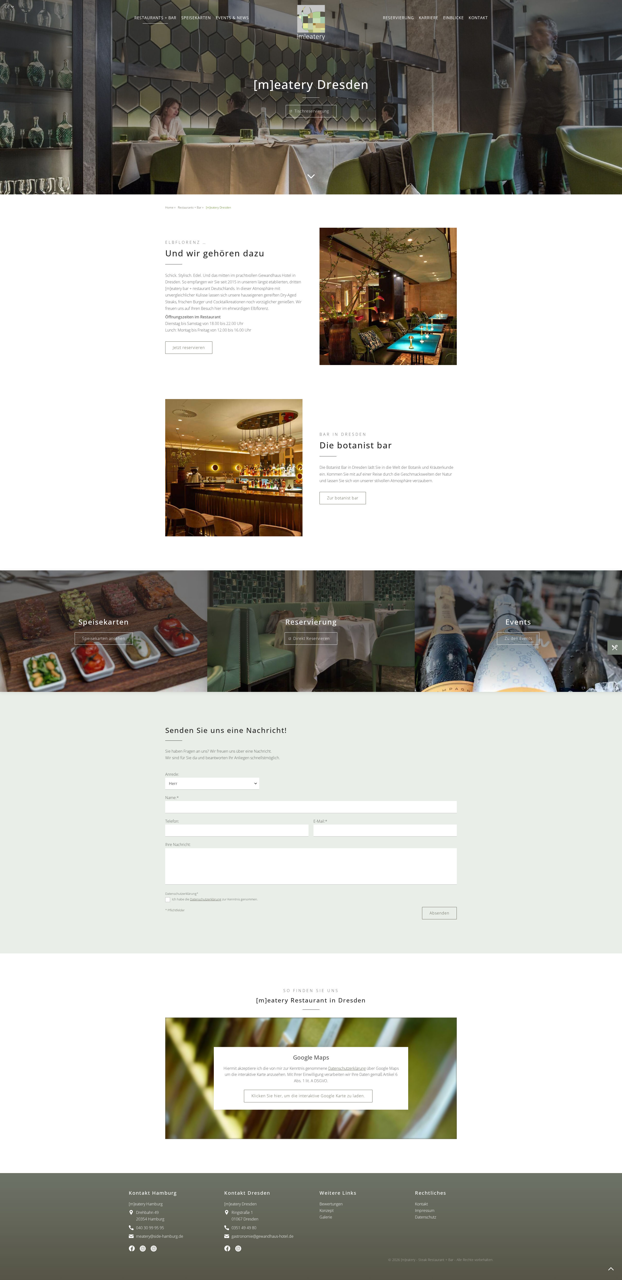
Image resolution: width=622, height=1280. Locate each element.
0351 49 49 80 (244, 1227)
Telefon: (172, 821)
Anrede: (172, 774)
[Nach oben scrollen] (611, 1269)
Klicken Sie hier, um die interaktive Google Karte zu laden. (308, 1096)
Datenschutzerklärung (181, 893)
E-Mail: (320, 821)
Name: (172, 797)
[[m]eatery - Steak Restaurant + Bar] (311, 22)
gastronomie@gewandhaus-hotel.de (263, 1236)
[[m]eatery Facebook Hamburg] (132, 1248)
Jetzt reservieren (189, 347)
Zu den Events (518, 638)
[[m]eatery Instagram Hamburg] (143, 1248)
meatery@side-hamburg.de (159, 1236)
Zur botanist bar (342, 498)
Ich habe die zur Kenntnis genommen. (214, 899)
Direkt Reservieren (311, 638)
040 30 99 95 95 (150, 1227)
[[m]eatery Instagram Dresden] (238, 1248)
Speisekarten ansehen (103, 638)
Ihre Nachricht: (178, 844)
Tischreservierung (311, 111)
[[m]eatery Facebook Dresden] (227, 1248)
